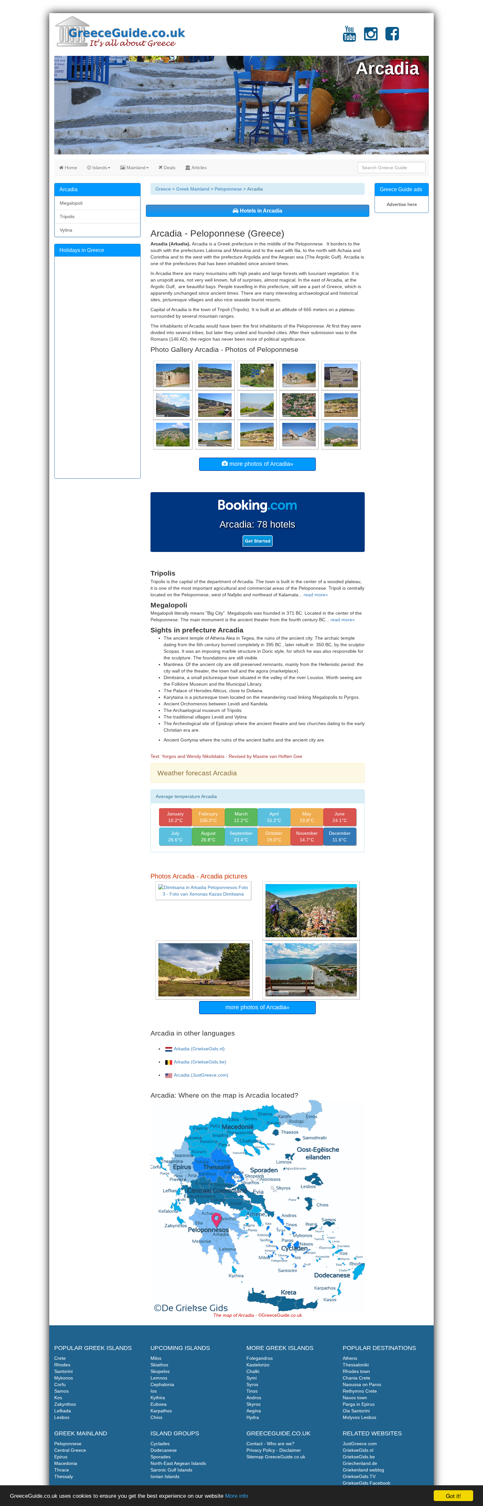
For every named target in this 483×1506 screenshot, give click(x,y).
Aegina (253, 1410)
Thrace (61, 1469)
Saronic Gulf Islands (171, 1469)
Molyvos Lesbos (359, 1417)
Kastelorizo (257, 1364)
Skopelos (160, 1371)
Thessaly (63, 1476)
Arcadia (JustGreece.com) (201, 1075)
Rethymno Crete (360, 1391)
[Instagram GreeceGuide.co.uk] (371, 37)
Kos (58, 1397)
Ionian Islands (164, 1476)
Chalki (252, 1371)
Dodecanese (163, 1450)
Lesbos (61, 1417)
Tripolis (67, 216)
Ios (153, 1391)
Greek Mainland (192, 189)
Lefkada (62, 1410)
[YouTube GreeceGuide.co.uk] (349, 37)
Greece (163, 189)
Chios (156, 1417)
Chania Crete (356, 1378)
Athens (350, 1358)
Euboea (158, 1404)
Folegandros (259, 1358)
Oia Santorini (356, 1410)
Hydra (252, 1417)
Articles (199, 167)
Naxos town (355, 1397)
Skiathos (159, 1364)
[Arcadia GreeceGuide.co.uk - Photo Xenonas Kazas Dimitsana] (204, 890)
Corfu (60, 1384)
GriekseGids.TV (359, 1476)
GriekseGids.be (359, 1456)
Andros (253, 1397)
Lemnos (158, 1378)
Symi (251, 1378)
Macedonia (65, 1463)
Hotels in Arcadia (260, 211)
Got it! (453, 1496)
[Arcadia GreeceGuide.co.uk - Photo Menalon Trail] (312, 910)
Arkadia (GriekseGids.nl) (199, 1048)
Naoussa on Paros (362, 1384)
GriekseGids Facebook (366, 1483)
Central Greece (70, 1450)
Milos (155, 1358)
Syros (252, 1384)
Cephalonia (162, 1384)
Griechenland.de (360, 1463)
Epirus (60, 1456)
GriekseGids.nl (358, 1450)
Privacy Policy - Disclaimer (273, 1450)
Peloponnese (228, 189)
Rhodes (62, 1364)
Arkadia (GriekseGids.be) (200, 1061)
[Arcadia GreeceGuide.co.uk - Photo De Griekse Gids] (312, 969)
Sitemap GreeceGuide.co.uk (275, 1456)
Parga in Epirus (359, 1404)
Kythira (157, 1397)
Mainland (135, 167)
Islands (99, 167)
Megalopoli (71, 203)
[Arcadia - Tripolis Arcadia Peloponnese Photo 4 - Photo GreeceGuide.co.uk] (173, 404)
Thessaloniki (356, 1364)
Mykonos (63, 1378)
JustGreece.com (360, 1443)
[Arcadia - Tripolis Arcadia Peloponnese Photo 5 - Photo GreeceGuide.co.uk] (257, 404)
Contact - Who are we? (270, 1443)
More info (236, 1496)
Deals (168, 167)
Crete (60, 1358)
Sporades (160, 1456)
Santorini (63, 1371)
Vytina (66, 230)
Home (70, 167)
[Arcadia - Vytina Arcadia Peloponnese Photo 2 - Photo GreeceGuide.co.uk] (299, 404)
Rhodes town (356, 1371)
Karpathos (161, 1410)
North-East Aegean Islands (178, 1463)
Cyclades (160, 1443)
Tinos (252, 1391)
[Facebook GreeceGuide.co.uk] (392, 37)
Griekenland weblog (363, 1469)
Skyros (253, 1404)
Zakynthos (65, 1404)
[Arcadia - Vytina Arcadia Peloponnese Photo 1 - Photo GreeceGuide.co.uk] (173, 434)
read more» (316, 594)
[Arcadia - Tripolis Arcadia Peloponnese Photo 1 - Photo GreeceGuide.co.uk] (341, 434)
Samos (61, 1391)
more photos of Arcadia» (260, 464)
